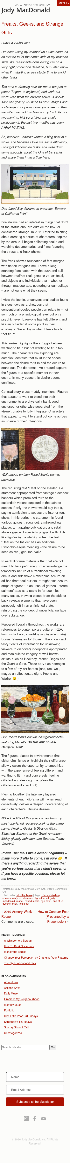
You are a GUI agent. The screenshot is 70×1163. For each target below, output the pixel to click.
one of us (58, 901)
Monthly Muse (24, 895)
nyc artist (46, 901)
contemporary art (12, 898)
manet (19, 901)
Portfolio (9, 1010)
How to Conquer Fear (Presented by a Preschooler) (53, 916)
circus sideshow (51, 895)
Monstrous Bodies (15, 952)
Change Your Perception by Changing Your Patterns (36, 957)
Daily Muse (11, 993)
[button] (35, 1101)
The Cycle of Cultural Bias (20, 963)
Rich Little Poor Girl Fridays (21, 1016)
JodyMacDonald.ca (33, 11)
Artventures (11, 982)
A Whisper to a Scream (18, 940)
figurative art (42, 898)
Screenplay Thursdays (18, 1022)
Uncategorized (13, 1033)
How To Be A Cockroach (19, 946)
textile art (24, 903)
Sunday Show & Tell (16, 1027)
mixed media (32, 901)
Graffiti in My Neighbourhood (21, 999)
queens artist (10, 903)
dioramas (28, 898)
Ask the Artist (12, 988)
